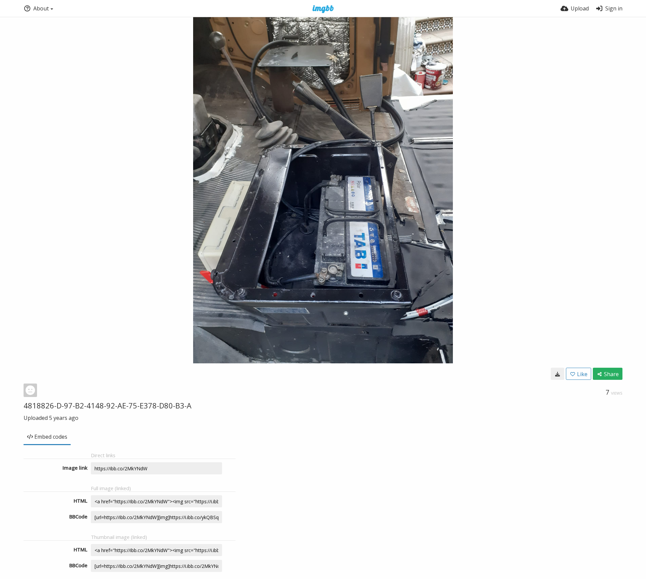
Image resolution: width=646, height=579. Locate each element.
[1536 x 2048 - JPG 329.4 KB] (557, 374)
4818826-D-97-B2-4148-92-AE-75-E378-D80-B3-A (107, 405)
